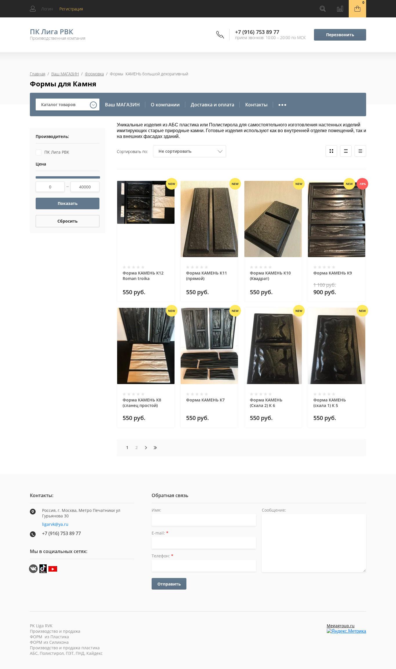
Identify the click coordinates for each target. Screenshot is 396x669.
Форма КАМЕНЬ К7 (205, 400)
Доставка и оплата (212, 104)
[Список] (346, 151)
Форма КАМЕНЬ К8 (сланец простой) (142, 402)
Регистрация (71, 9)
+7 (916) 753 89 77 (257, 31)
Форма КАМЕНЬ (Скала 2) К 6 (266, 402)
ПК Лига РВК (51, 31)
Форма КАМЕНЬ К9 (332, 273)
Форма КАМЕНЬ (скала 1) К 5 (329, 402)
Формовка (94, 74)
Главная (37, 74)
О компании (165, 104)
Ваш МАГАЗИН (65, 74)
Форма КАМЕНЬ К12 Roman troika (143, 275)
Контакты (256, 104)
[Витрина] (331, 151)
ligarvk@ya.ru (55, 524)
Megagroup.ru (341, 625)
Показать (68, 203)
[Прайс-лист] (360, 151)
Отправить (169, 584)
